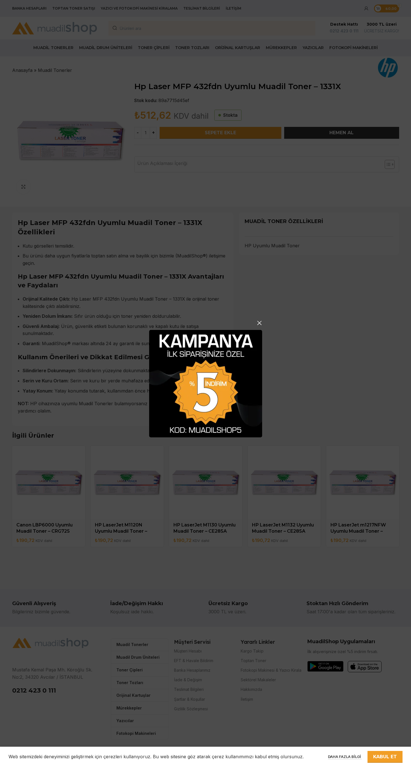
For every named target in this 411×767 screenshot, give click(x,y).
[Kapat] (259, 323)
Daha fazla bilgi (345, 756)
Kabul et (385, 756)
